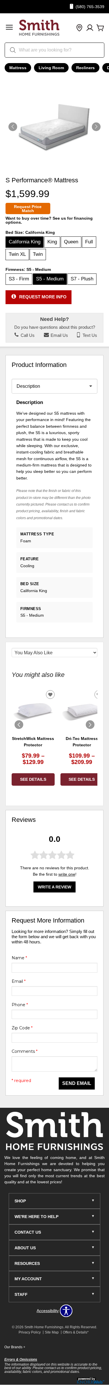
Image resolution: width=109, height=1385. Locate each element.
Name (19, 957)
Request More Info (43, 296)
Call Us (27, 335)
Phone (20, 1004)
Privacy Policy (30, 1332)
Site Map (52, 1332)
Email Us (58, 335)
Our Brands (14, 1347)
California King (24, 242)
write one (66, 874)
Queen (71, 242)
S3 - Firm (19, 279)
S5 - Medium (50, 279)
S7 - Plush (82, 279)
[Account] (90, 28)
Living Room (51, 67)
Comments (24, 1051)
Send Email (76, 1083)
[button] (9, 28)
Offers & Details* (76, 1332)
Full (89, 242)
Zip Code (22, 1028)
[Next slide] (90, 724)
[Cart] (100, 28)
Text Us (89, 335)
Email (19, 981)
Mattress (17, 67)
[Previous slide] (19, 724)
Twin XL (17, 254)
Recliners (85, 67)
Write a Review (54, 887)
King (52, 242)
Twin (38, 254)
